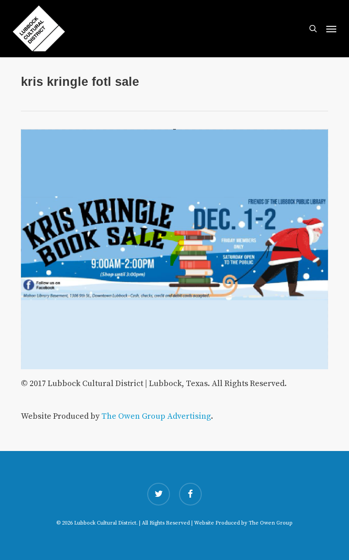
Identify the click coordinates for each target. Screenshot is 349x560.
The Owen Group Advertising (156, 416)
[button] (331, 28)
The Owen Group (271, 523)
